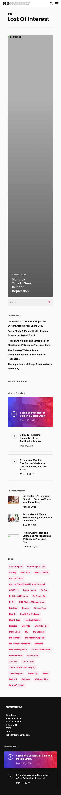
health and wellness (29, 614)
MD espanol (38, 632)
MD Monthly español (35, 638)
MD (26, 632)
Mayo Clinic (14, 632)
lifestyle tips (41, 626)
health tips (14, 620)
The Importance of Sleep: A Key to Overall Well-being (30, 366)
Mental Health (15, 655)
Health (12, 614)
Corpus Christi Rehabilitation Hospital (27, 584)
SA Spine (13, 661)
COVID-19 (13, 590)
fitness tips (40, 608)
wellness (26, 679)
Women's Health (16, 685)
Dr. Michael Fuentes (18, 596)
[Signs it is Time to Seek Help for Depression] (30, 166)
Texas (45, 673)
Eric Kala (13, 608)
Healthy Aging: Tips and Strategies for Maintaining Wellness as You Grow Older (29, 342)
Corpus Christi (16, 578)
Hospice (13, 626)
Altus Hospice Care (36, 566)
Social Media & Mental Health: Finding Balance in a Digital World (28, 333)
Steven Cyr (33, 673)
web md (13, 679)
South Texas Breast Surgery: (22, 667)
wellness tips (41, 679)
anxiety (12, 572)
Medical (39, 644)
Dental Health (29, 590)
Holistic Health (19, 275)
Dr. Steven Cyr (39, 596)
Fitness (25, 608)
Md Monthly (14, 638)
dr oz (11, 602)
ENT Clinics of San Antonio (32, 602)
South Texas (28, 661)
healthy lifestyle (32, 620)
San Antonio (32, 655)
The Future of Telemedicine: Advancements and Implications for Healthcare (27, 354)
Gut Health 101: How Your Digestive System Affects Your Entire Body (27, 323)
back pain (25, 572)
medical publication (40, 650)
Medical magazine (18, 650)
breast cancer (42, 572)
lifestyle (26, 626)
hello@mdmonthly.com (18, 734)
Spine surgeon (16, 673)
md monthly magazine (19, 644)
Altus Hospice (15, 566)
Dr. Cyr (44, 590)
